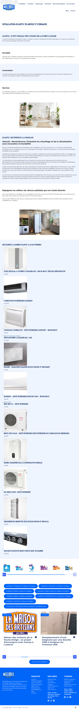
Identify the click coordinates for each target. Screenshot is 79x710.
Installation (22, 4)
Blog (67, 10)
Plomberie (48, 4)
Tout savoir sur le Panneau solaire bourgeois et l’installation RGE (26, 606)
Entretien (30, 4)
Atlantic (26, 160)
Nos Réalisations (36, 689)
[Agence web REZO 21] (75, 707)
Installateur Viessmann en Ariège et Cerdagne (55, 586)
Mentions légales (17, 707)
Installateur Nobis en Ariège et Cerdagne (19, 591)
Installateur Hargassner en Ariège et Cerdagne (20, 586)
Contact (72, 10)
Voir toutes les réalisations (39, 662)
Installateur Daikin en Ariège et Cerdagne (19, 596)
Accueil (33, 679)
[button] (4, 575)
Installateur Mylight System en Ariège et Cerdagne (53, 591)
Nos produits (71, 4)
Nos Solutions (35, 688)
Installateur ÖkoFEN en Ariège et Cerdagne (19, 601)
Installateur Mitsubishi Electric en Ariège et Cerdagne (54, 596)
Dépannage (39, 4)
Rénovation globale (59, 4)
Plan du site (25, 707)
